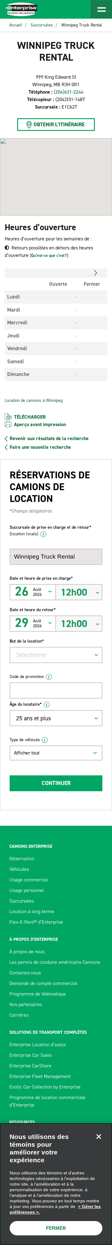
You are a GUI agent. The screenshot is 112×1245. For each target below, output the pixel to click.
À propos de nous (26, 951)
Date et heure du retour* (33, 610)
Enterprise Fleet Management (40, 1076)
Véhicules (19, 869)
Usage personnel (26, 890)
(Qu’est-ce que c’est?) (49, 255)
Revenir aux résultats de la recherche (49, 438)
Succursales (41, 25)
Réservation (21, 858)
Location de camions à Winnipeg (34, 400)
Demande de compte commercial (43, 983)
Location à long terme (31, 911)
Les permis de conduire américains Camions (54, 962)
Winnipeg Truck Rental (81, 25)
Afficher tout (27, 753)
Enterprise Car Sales (30, 1055)
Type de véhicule (25, 740)
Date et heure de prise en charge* (41, 578)
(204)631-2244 (68, 92)
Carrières (19, 1015)
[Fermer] (98, 1136)
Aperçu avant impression (40, 424)
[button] (56, 169)
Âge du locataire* (26, 704)
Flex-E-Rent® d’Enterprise (36, 922)
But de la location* (27, 641)
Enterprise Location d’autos (37, 1044)
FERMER (56, 1228)
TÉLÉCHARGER (30, 417)
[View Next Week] (95, 273)
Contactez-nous (25, 972)
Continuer (56, 783)
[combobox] (56, 655)
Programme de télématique (37, 994)
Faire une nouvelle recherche (40, 447)
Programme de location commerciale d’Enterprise (47, 1101)
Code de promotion (27, 677)
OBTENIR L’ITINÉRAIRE (59, 124)
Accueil (15, 25)
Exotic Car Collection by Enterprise (45, 1087)
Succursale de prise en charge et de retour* (50, 530)
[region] (56, 1184)
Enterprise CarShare (30, 1065)
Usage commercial (28, 879)
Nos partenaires (25, 1004)
